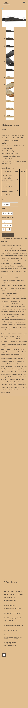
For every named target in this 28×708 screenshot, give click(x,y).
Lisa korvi (8, 235)
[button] (18, 2)
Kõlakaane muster (8, 217)
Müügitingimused (10, 642)
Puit (3, 200)
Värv (3, 208)
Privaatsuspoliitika (10, 645)
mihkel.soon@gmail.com (12, 608)
